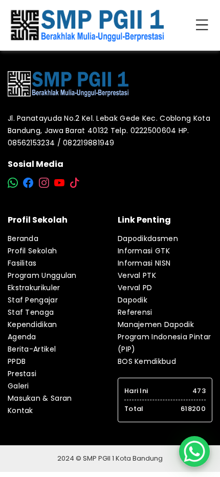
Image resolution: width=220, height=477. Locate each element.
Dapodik (132, 300)
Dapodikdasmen (148, 238)
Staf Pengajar (33, 300)
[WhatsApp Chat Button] (194, 451)
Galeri (18, 386)
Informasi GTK (144, 251)
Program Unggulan (42, 275)
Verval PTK (137, 275)
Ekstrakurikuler (34, 288)
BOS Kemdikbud (147, 361)
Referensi (135, 312)
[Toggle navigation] (204, 25)
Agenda (22, 337)
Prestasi (22, 373)
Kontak (20, 410)
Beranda (23, 238)
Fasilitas (22, 263)
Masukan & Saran (40, 398)
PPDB (17, 361)
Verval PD (135, 288)
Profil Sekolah (32, 251)
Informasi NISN (144, 263)
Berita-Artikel (32, 349)
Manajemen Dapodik (156, 324)
